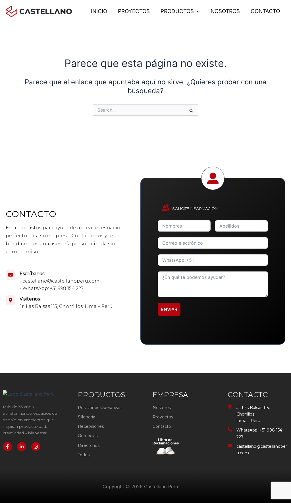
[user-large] (213, 178)
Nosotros (225, 11)
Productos (177, 11)
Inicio (99, 11)
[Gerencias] (87, 436)
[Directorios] (88, 445)
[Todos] (84, 455)
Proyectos (134, 11)
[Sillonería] (86, 417)
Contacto (265, 11)
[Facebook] (7, 446)
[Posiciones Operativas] (99, 407)
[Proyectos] (163, 417)
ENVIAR (169, 309)
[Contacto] (162, 426)
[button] (197, 11)
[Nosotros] (162, 407)
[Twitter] (21, 446)
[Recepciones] (91, 426)
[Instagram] (35, 446)
